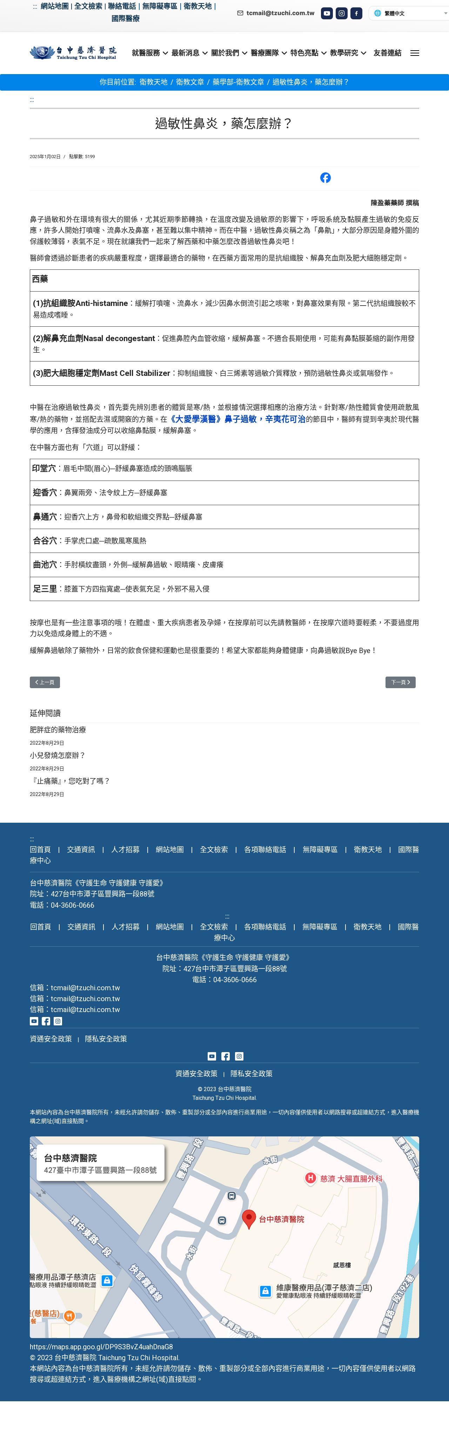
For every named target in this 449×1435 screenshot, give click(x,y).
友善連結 (388, 53)
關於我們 (225, 53)
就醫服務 (146, 53)
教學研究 (344, 53)
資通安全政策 (51, 1039)
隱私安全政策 (106, 1039)
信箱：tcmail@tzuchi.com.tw (75, 988)
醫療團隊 (265, 53)
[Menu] (414, 53)
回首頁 (40, 850)
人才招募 (125, 850)
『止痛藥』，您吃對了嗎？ (70, 781)
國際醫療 (126, 18)
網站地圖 (55, 6)
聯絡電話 (122, 6)
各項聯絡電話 (265, 850)
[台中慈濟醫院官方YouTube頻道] (34, 1020)
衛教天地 (198, 6)
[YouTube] (327, 13)
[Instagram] (342, 13)
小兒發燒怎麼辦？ (58, 755)
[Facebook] (356, 13)
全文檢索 (88, 6)
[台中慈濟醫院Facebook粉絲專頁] (46, 1020)
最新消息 (186, 53)
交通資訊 (81, 850)
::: (35, 6)
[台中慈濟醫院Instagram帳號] (58, 1020)
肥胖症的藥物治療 (58, 730)
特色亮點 (304, 53)
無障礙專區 (159, 6)
